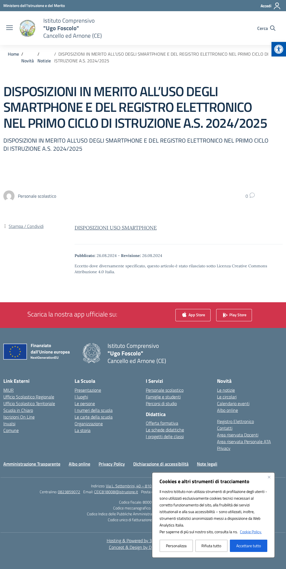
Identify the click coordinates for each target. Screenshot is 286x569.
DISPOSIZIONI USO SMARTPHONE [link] (116, 228)
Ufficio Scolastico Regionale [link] (28, 396)
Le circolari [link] (227, 396)
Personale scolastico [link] (164, 390)
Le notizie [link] (226, 390)
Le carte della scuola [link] (94, 417)
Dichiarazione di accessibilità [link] (161, 464)
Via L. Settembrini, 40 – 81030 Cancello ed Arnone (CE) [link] (150, 486)
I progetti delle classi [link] (165, 436)
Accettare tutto (248, 546)
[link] (278, 49)
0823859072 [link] (69, 492)
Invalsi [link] (9, 423)
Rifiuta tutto (211, 546)
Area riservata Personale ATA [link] (244, 441)
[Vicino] (269, 477)
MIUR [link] (8, 390)
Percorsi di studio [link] (161, 403)
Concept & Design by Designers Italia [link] (143, 547)
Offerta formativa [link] (162, 423)
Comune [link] (11, 430)
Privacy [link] (223, 448)
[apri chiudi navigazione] (9, 28)
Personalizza (176, 546)
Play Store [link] (237, 314)
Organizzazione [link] (89, 423)
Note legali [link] (207, 464)
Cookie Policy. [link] (251, 532)
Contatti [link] (224, 428)
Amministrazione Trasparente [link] (31, 464)
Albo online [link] (227, 410)
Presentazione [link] (88, 390)
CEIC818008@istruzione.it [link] (116, 492)
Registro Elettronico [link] (235, 421)
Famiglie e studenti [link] (163, 396)
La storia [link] (82, 430)
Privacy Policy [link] (112, 464)
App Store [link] (196, 314)
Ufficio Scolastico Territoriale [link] (29, 403)
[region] (213, 515)
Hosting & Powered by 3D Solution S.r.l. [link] (143, 540)
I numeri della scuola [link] (94, 410)
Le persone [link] (85, 403)
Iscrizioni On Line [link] (19, 417)
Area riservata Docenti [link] (237, 434)
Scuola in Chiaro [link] (18, 410)
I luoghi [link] (81, 396)
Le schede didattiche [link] (165, 429)
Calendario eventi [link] (233, 403)
